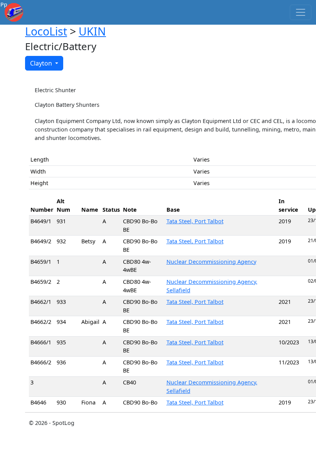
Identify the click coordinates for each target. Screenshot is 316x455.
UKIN (92, 31)
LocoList (46, 31)
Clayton (42, 63)
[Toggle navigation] (300, 12)
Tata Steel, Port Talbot (195, 221)
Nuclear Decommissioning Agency (211, 261)
